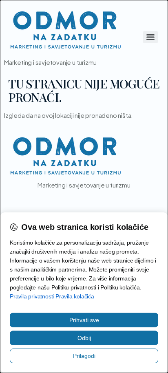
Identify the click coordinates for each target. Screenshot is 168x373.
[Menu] (150, 37)
